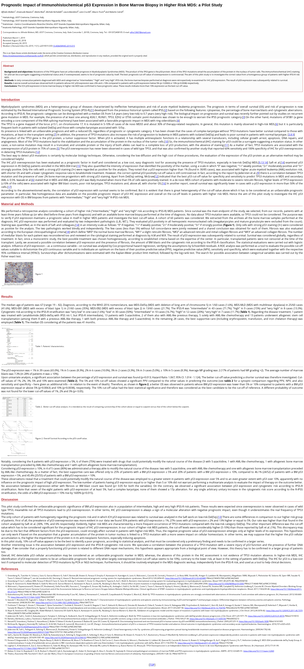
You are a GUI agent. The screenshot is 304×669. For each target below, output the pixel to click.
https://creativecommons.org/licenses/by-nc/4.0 (23, 55)
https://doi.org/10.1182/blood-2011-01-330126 (198, 643)
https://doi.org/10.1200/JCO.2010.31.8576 (266, 616)
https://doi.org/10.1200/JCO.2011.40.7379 (284, 610)
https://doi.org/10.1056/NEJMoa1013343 (226, 583)
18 (67, 232)
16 (163, 183)
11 (226, 145)
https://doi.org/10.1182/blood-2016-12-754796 (204, 608)
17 (9, 187)
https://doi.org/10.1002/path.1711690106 (208, 618)
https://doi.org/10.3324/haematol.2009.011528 (28, 632)
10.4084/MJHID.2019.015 (64, 46)
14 (282, 162)
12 (37, 152)
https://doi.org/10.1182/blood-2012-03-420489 (185, 578)
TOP (152, 664)
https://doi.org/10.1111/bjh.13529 (22, 648)
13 (219, 517)
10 (166, 141)
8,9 (292, 134)
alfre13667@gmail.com (140, 32)
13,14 (264, 162)
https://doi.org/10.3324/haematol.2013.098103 (65, 637)
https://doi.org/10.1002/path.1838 (254, 621)
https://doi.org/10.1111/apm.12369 (258, 651)
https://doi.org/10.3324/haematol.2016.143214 (28, 626)
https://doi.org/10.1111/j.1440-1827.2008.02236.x (57, 602)
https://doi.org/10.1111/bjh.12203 (25, 597)
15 (78, 166)
